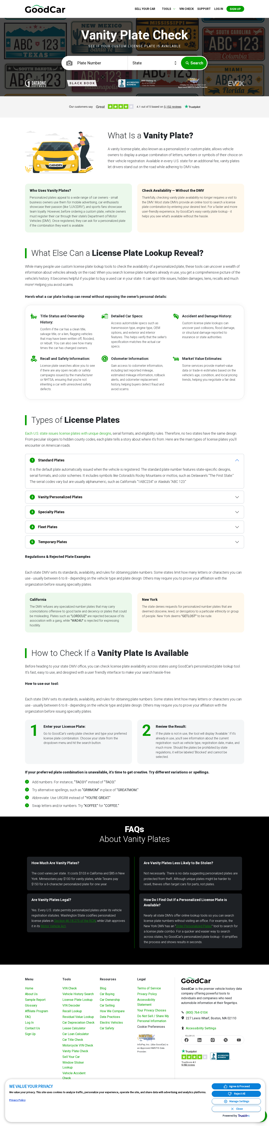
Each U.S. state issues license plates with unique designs (68, 433)
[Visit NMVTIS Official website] (146, 1038)
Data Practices (110, 1017)
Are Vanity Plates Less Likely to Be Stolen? (178, 863)
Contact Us (32, 1028)
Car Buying (107, 994)
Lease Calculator (73, 1028)
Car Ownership (110, 1000)
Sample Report (35, 1000)
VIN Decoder (71, 1005)
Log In (29, 1022)
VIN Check (186, 8)
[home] (45, 8)
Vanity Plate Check (75, 1051)
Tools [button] (166, 8)
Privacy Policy (147, 994)
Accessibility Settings (201, 1028)
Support (204, 8)
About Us (31, 994)
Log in (218, 8)
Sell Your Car (145, 8)
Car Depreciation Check (78, 1022)
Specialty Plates (48, 512)
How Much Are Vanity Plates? (55, 863)
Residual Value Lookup (78, 1017)
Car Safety (107, 1028)
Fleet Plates (44, 527)
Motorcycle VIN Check (77, 1045)
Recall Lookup (72, 1011)
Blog (103, 988)
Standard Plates (48, 460)
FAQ (28, 1017)
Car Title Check (72, 1040)
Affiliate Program (36, 1011)
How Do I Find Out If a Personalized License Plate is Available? (185, 902)
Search (196, 63)
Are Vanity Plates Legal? (51, 900)
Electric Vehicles (111, 1022)
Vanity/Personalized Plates (57, 497)
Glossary (31, 1005)
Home (29, 988)
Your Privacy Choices (151, 1010)
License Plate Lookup (77, 1000)
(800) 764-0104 (197, 1012)
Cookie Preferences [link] (151, 1027)
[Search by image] (69, 63)
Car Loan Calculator (75, 1034)
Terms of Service (149, 988)
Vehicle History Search (78, 994)
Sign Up (235, 9)
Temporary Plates (49, 542)
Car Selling (107, 1005)
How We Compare (112, 1011)
